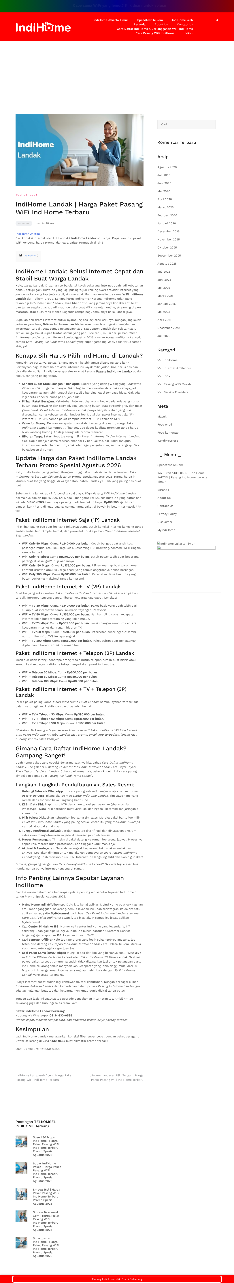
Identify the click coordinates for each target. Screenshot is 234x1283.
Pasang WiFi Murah (177, 384)
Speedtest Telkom (150, 20)
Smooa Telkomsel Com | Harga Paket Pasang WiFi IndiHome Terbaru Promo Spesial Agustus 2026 (46, 1220)
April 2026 (164, 199)
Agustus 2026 (167, 167)
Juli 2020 (163, 336)
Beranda (140, 24)
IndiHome (24, 223)
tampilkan (30, 255)
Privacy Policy (167, 514)
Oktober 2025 (167, 247)
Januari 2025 (166, 303)
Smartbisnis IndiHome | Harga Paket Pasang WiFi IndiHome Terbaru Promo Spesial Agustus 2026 (46, 1247)
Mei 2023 (163, 312)
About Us (161, 24)
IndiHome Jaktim (28, 234)
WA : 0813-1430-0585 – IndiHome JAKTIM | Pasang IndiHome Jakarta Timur (182, 477)
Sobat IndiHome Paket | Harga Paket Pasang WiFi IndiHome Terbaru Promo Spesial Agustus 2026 (47, 1172)
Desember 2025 (168, 231)
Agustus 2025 (167, 263)
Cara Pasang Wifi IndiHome (155, 33)
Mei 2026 (163, 191)
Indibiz (188, 33)
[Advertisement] (117, 68)
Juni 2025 (164, 279)
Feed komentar (168, 432)
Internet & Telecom (177, 368)
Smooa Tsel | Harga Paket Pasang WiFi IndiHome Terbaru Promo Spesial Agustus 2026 (46, 1196)
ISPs (167, 376)
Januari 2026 (166, 223)
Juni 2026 (164, 183)
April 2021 (164, 320)
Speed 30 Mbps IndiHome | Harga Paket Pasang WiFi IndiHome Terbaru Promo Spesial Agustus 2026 (46, 1146)
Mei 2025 (163, 287)
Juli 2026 (163, 175)
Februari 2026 (167, 215)
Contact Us (185, 24)
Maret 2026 (165, 207)
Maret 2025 (165, 295)
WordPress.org (167, 440)
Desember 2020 (168, 328)
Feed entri (164, 424)
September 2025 (169, 255)
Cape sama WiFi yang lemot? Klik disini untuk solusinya (108, 5)
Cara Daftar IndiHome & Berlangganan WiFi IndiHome (155, 29)
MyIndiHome (166, 530)
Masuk (162, 416)
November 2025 (168, 239)
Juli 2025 (163, 271)
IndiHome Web (182, 20)
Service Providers (176, 392)
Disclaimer (164, 522)
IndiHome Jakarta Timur (110, 20)
